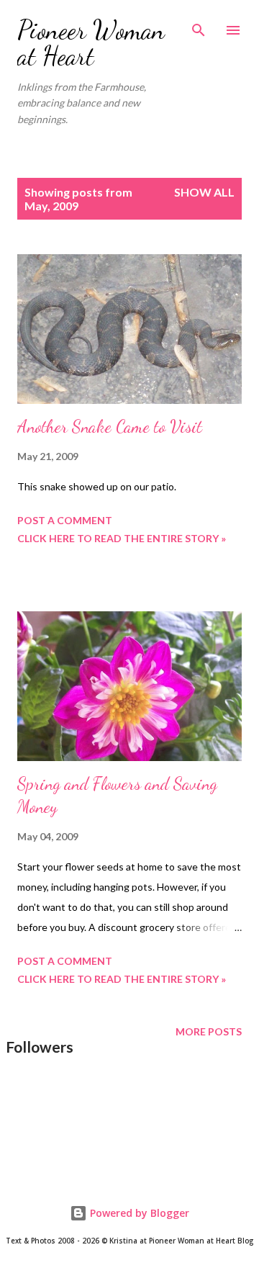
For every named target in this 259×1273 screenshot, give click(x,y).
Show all (204, 192)
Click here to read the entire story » (121, 538)
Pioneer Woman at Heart (91, 42)
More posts (209, 1031)
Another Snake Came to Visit (109, 426)
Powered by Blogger (138, 1213)
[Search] (198, 26)
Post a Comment (64, 520)
